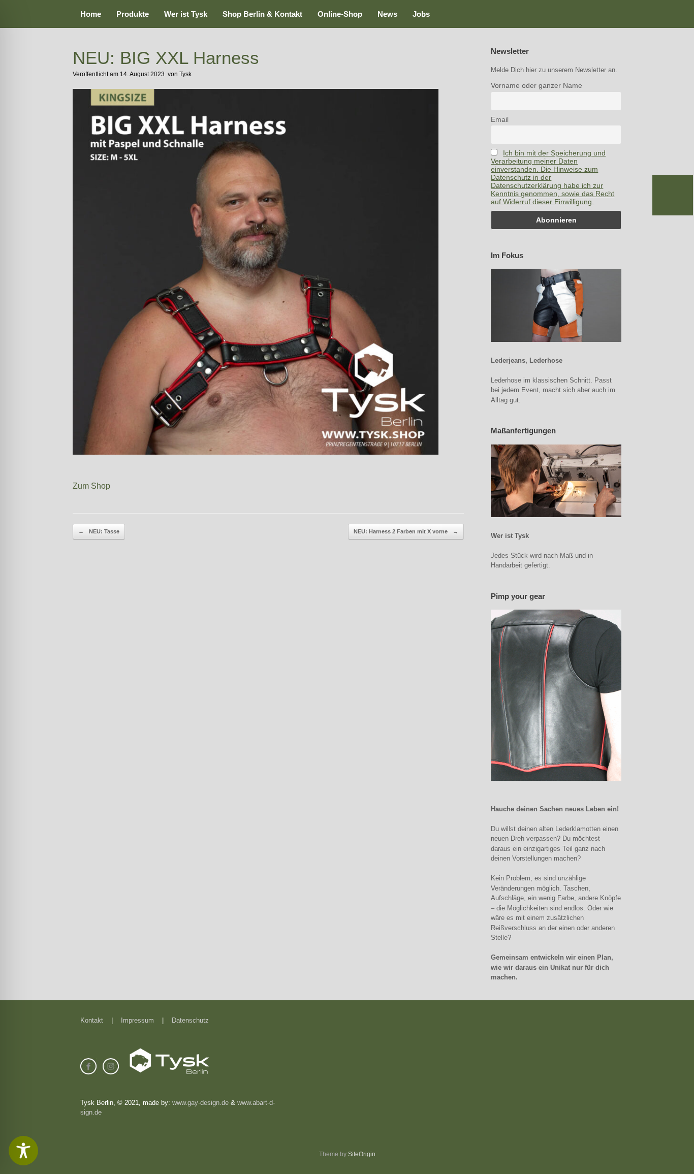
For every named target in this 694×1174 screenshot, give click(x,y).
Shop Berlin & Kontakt (262, 14)
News (387, 14)
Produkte (132, 14)
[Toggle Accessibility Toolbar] (23, 1150)
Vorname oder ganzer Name (536, 85)
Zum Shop (91, 486)
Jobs (421, 14)
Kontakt (91, 1020)
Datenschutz (190, 1020)
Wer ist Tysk (185, 14)
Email (500, 119)
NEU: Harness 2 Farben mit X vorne (406, 531)
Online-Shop (340, 14)
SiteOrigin (361, 1154)
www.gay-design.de (200, 1102)
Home (90, 14)
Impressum (137, 1020)
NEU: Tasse (98, 531)
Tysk (185, 74)
